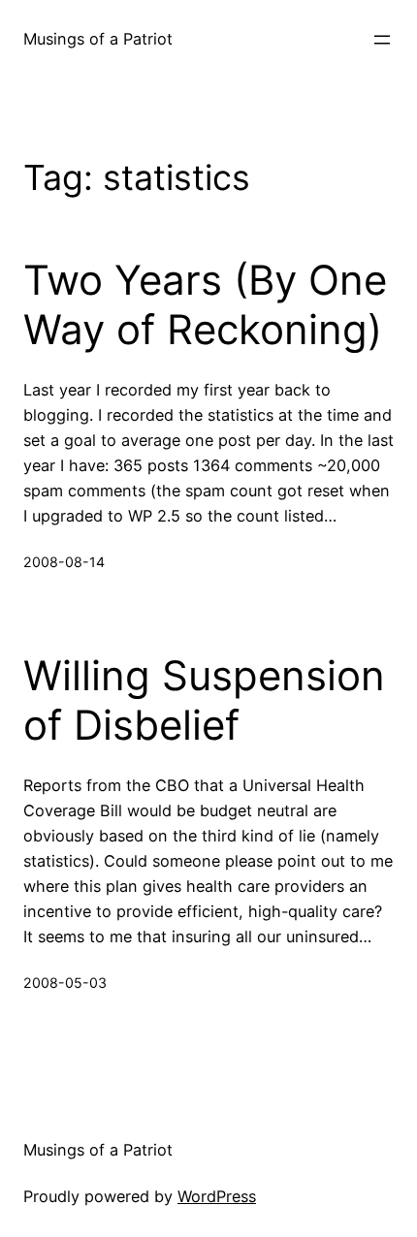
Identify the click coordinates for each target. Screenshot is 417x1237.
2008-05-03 (65, 982)
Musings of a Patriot (98, 38)
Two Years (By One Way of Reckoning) (205, 304)
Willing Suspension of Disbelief (204, 699)
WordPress (216, 1196)
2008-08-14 (64, 562)
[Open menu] (382, 39)
